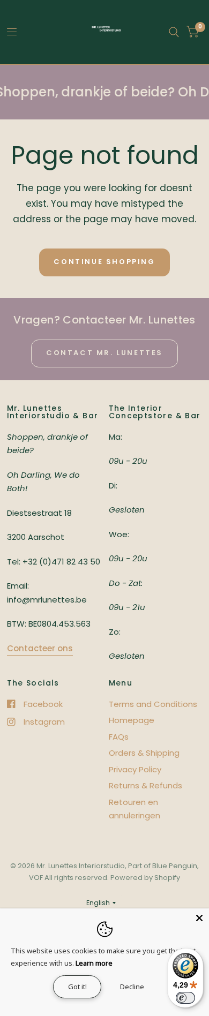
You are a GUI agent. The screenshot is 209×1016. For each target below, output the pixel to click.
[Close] (199, 918)
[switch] (185, 998)
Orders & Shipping (144, 752)
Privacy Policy (135, 769)
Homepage (131, 720)
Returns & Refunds (145, 785)
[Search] (174, 32)
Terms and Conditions (153, 704)
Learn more (94, 963)
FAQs (119, 736)
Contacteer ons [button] (40, 648)
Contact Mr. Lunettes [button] (104, 353)
